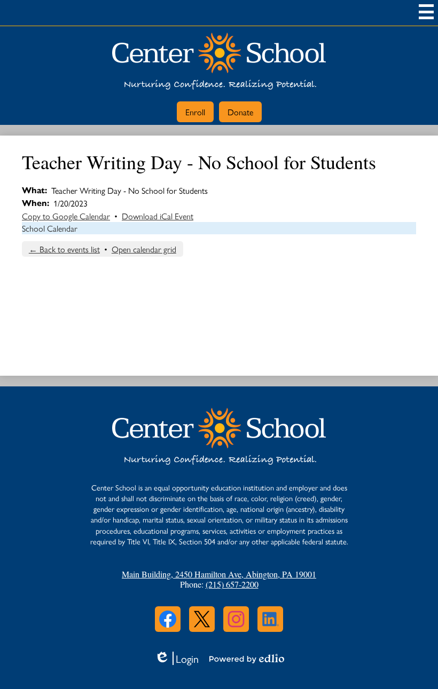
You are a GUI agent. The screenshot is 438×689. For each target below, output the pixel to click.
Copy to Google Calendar (66, 216)
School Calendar (49, 228)
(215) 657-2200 (232, 584)
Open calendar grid (144, 249)
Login (176, 658)
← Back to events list (64, 249)
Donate (240, 112)
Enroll (195, 112)
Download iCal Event (157, 216)
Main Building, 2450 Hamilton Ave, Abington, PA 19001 (219, 574)
